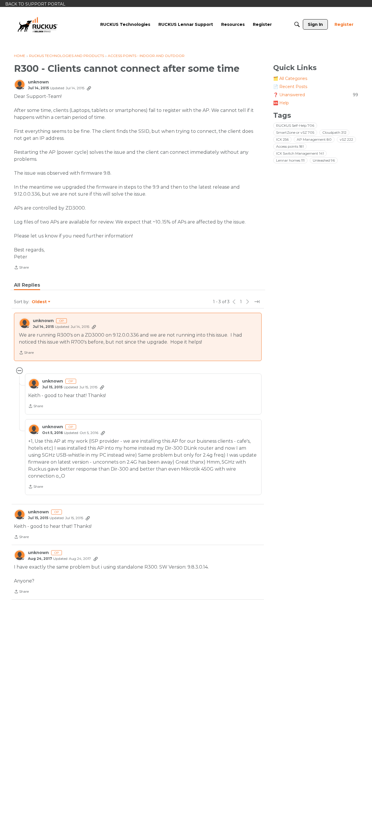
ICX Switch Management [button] (300, 153)
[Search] (297, 24)
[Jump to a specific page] (257, 301)
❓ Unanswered (315, 94)
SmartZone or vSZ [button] (295, 132)
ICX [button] (282, 139)
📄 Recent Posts (290, 86)
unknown (38, 82)
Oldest (39, 302)
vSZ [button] (346, 139)
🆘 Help (281, 103)
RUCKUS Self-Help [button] (295, 125)
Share (21, 268)
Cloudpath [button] (334, 132)
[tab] (27, 285)
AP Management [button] (314, 139)
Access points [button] (290, 146)
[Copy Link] (88, 88)
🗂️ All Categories (290, 78)
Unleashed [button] (324, 160)
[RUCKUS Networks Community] (37, 24)
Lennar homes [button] (290, 160)
